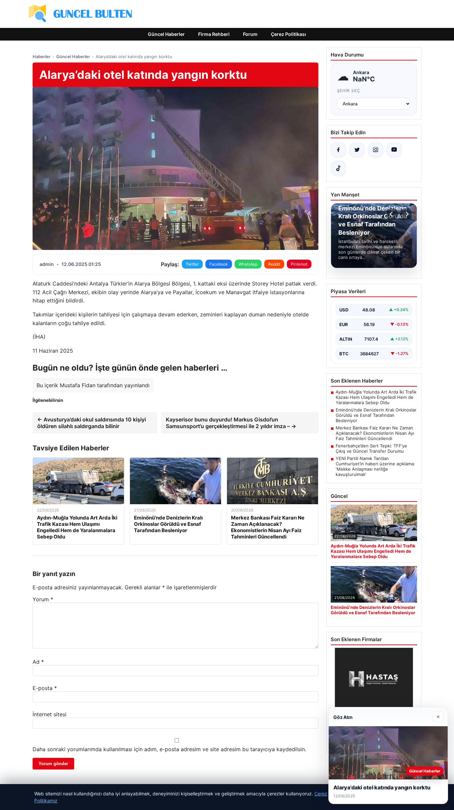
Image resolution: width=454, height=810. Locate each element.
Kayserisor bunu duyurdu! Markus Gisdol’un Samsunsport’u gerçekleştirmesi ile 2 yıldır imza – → (231, 422)
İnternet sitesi (49, 714)
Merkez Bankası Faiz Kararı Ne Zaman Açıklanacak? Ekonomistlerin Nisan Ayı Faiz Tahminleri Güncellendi (375, 433)
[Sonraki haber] (406, 214)
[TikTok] (338, 168)
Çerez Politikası (288, 34)
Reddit (274, 264)
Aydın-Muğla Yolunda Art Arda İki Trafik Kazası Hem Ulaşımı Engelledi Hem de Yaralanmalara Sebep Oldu (376, 397)
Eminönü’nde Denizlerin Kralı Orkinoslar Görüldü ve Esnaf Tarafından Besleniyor (376, 415)
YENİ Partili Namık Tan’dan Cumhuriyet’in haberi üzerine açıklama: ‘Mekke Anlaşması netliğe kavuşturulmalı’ (375, 466)
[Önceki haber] (392, 214)
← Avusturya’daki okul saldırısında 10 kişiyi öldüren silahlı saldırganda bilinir (91, 422)
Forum (250, 34)
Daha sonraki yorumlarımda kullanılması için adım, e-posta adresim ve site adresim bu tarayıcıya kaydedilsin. (169, 749)
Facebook (218, 264)
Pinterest (299, 264)
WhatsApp (248, 264)
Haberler (42, 56)
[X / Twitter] (357, 150)
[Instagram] (375, 150)
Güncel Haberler (166, 34)
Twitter (192, 264)
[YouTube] (394, 150)
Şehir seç (349, 90)
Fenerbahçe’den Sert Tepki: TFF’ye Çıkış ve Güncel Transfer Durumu (371, 448)
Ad (38, 661)
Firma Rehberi (214, 34)
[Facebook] (338, 150)
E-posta (45, 688)
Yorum (43, 599)
